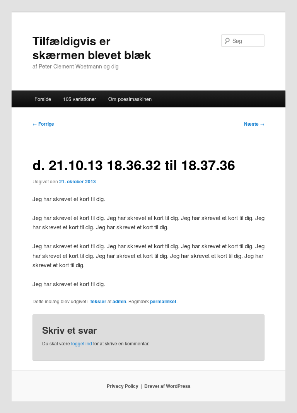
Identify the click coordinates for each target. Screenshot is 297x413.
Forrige (43, 123)
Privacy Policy (122, 385)
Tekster (98, 301)
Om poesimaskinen (130, 98)
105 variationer (79, 98)
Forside (42, 98)
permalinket (163, 301)
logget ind (81, 343)
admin (119, 301)
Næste (254, 123)
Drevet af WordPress (167, 385)
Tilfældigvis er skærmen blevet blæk (91, 47)
